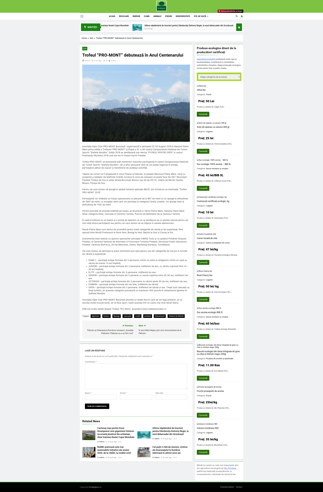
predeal (147, 316)
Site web (159, 393)
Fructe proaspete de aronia (210, 391)
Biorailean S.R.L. (221, 445)
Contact (239, 487)
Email (123, 393)
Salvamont (160, 316)
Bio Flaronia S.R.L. (222, 408)
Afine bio (201, 90)
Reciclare (124, 16)
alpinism (95, 316)
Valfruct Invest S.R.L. (223, 181)
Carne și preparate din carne (218, 243)
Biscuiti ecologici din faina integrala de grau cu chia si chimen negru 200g (218, 352)
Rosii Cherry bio (204, 275)
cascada (127, 316)
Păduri (168, 16)
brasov (106, 316)
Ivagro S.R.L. (219, 107)
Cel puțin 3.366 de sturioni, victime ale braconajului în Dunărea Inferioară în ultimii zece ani (169, 450)
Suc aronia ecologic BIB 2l (209, 312)
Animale (157, 16)
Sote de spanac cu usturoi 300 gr (213, 127)
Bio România (230, 468)
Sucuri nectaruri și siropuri (217, 168)
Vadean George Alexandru (225, 329)
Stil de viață (200, 16)
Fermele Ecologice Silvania (225, 255)
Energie (136, 16)
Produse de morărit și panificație (219, 358)
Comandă (203, 114)
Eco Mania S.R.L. (221, 371)
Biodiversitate (183, 16)
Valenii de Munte (176, 316)
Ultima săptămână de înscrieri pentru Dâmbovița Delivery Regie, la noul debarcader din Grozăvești (165, 25)
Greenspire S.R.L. (221, 218)
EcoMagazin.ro (95, 487)
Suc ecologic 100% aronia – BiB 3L (214, 164)
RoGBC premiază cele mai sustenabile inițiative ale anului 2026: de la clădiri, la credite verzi (114, 450)
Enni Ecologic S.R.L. (222, 292)
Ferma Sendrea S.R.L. (223, 144)
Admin (87, 60)
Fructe (208, 94)
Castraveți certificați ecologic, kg (213, 201)
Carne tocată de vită (207, 238)
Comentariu (91, 362)
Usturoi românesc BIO (208, 428)
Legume (209, 131)
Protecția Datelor (227, 487)
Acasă (112, 16)
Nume (88, 393)
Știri (84, 48)
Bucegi (117, 316)
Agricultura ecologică (206, 59)
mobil (137, 316)
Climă (147, 16)
